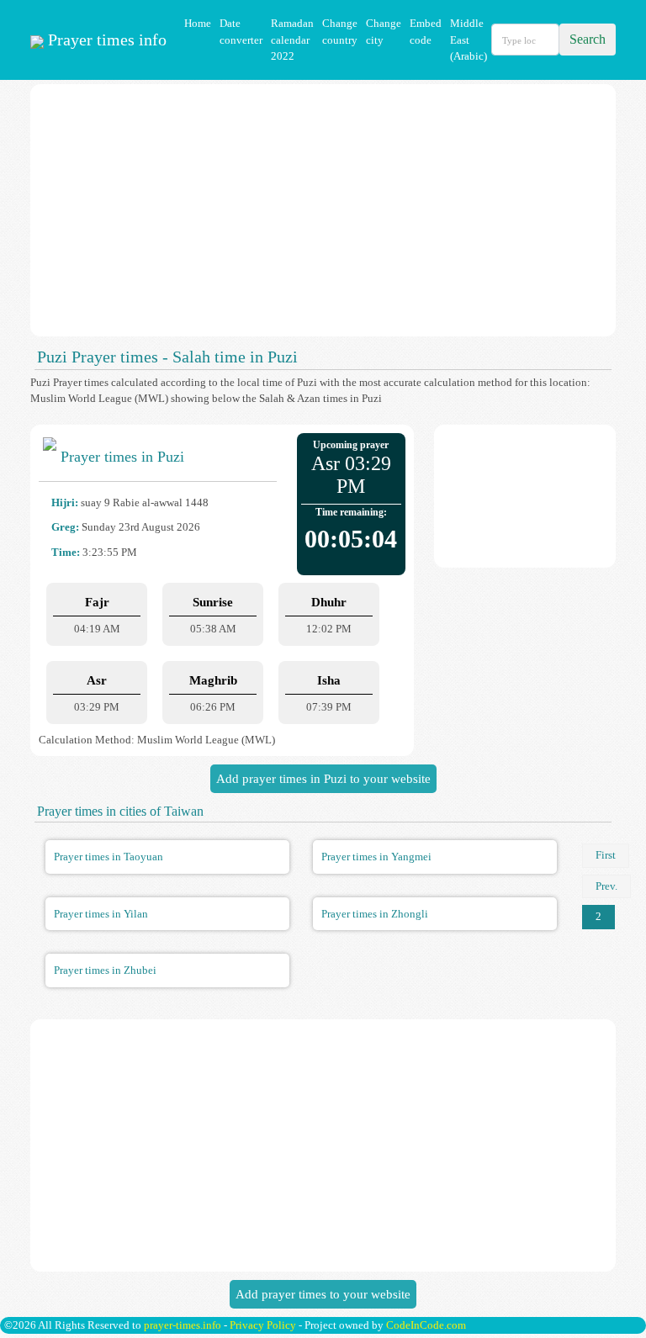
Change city (383, 31)
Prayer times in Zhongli (374, 913)
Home (197, 23)
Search (587, 39)
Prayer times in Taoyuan (108, 856)
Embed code (426, 31)
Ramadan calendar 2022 (292, 39)
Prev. (606, 886)
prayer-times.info (182, 1325)
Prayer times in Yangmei (376, 856)
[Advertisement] (323, 210)
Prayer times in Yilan (101, 913)
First (606, 855)
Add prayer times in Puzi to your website (323, 778)
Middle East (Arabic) (468, 39)
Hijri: (64, 502)
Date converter (241, 31)
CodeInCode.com (426, 1325)
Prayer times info (105, 39)
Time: (65, 552)
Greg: (65, 527)
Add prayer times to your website (323, 1294)
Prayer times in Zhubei (105, 970)
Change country (339, 31)
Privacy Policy (263, 1325)
